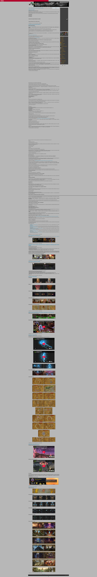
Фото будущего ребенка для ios (33, 227)
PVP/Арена (62, 39)
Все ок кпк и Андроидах (32, 229)
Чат (61, 59)
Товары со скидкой (56, 236)
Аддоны (32, 6)
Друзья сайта (48, 6)
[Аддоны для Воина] (67, 34)
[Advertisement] (64, 19)
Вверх (68, 575)
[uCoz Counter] (63, 65)
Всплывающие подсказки (64, 46)
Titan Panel (62, 63)
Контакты (66, 575)
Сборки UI (62, 38)
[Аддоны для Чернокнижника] (65, 34)
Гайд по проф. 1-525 (43, 6)
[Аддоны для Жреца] (61, 34)
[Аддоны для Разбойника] (62, 34)
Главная (30, 6)
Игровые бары (62, 50)
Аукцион (62, 42)
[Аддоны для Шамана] (64, 34)
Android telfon (31, 225)
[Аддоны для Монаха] (61, 35)
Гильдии (62, 47)
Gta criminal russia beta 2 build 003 (33, 224)
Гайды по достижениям (37, 6)
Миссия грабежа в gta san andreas (33, 226)
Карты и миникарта (63, 51)
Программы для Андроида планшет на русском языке (36, 228)
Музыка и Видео (63, 54)
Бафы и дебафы (63, 43)
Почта (62, 55)
